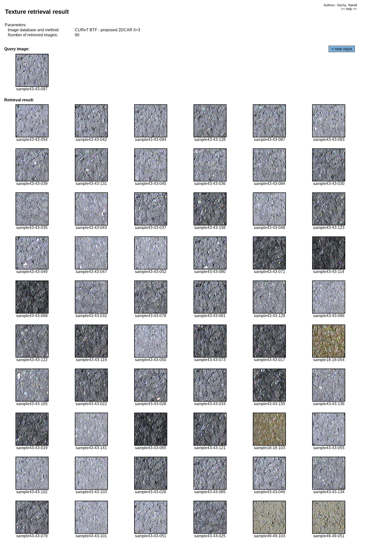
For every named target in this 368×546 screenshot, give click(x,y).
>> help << (349, 9)
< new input (341, 49)
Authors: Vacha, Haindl (340, 5)
